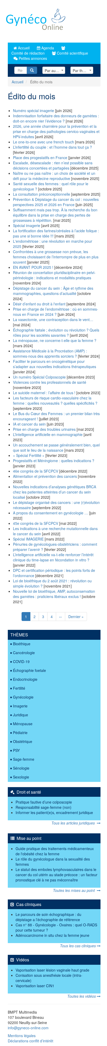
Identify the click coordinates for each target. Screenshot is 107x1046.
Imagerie (20, 705)
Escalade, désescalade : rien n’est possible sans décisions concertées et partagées (52, 165)
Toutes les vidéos (82, 996)
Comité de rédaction (27, 53)
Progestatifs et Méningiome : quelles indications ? (53, 460)
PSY (16, 750)
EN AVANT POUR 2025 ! (33, 267)
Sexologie (21, 777)
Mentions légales (22, 1035)
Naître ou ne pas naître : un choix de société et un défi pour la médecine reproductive (54, 176)
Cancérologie (24, 652)
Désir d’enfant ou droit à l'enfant (39, 303)
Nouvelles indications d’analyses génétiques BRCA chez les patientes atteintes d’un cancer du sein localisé (54, 492)
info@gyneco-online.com (28, 1027)
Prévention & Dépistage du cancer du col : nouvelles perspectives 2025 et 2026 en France (56, 202)
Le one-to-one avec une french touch (43, 141)
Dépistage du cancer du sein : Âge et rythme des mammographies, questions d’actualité (53, 291)
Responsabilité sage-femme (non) (43, 807)
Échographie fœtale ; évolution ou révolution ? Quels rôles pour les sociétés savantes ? (56, 332)
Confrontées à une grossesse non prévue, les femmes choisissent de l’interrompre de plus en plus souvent (55, 257)
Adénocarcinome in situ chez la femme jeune (52, 935)
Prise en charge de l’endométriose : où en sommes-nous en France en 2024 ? (55, 311)
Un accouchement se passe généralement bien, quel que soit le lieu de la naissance (56, 447)
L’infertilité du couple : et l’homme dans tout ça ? (52, 147)
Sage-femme (23, 759)
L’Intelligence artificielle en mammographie (48, 434)
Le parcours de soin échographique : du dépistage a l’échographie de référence (48, 917)
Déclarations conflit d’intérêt (30, 1040)
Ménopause (22, 723)
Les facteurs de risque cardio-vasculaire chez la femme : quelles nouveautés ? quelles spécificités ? (55, 400)
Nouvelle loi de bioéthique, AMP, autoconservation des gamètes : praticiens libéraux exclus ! (54, 594)
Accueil (23, 47)
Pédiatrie (20, 732)
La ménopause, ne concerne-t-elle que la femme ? (54, 340)
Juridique (20, 714)
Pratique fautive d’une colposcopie (44, 802)
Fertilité (19, 688)
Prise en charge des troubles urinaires (44, 429)
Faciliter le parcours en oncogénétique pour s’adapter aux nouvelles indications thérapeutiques (54, 364)
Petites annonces (32, 58)
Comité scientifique (72, 53)
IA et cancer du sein (29, 424)
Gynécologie (23, 697)
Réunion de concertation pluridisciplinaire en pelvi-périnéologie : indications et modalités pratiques (54, 275)
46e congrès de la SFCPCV (35, 471)
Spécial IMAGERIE (28, 539)
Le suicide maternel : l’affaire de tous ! (44, 392)
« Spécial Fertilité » (29, 455)
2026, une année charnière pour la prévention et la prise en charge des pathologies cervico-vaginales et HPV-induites (56, 131)
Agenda (47, 47)
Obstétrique (22, 741)
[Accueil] (36, 21)
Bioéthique (21, 643)
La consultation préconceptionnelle (41, 194)
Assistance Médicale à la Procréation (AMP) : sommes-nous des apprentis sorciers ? (50, 353)
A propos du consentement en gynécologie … (50, 512)
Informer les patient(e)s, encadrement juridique (54, 812)
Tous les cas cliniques (78, 945)
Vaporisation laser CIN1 (35, 985)
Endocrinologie (25, 679)
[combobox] (53, 70)
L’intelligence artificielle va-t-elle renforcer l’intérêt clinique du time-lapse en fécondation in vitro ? (53, 557)
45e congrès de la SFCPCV (36, 523)
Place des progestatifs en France (40, 157)
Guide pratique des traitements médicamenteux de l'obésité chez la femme (55, 851)
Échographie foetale (29, 670)
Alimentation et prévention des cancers (45, 476)
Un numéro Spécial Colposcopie (39, 377)
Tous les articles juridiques (74, 823)
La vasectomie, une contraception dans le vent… (53, 319)
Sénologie (21, 768)
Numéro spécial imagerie (33, 110)
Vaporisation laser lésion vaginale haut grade (52, 970)
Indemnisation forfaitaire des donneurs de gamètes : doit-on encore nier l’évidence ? (56, 118)
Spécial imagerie (26, 225)
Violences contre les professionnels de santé (49, 382)
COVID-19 (21, 661)
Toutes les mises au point (75, 890)
